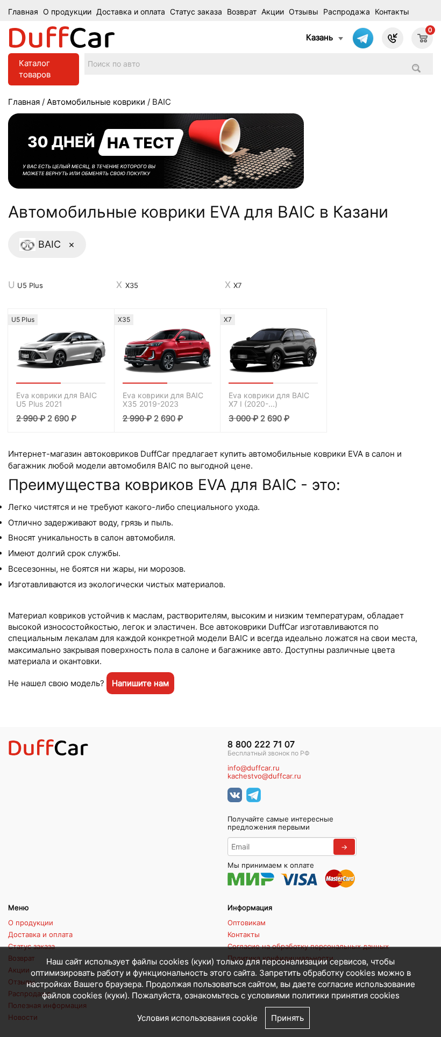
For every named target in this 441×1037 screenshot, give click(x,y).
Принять (287, 1018)
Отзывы (303, 12)
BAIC (56, 244)
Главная (23, 12)
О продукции (67, 12)
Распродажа (346, 12)
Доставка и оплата (130, 12)
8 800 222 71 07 (261, 744)
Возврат (242, 12)
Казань (319, 37)
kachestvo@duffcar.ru (264, 776)
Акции (272, 12)
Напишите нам (140, 683)
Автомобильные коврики (96, 102)
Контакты (392, 12)
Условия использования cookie (197, 1018)
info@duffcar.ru (253, 768)
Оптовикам (246, 922)
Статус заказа (196, 12)
